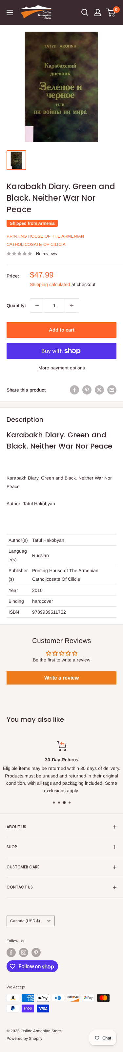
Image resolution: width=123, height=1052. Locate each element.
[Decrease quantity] (37, 305)
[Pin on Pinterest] (87, 389)
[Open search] (85, 12)
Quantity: (16, 305)
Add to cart (61, 330)
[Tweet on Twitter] (99, 389)
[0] (111, 12)
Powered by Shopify (24, 1038)
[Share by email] (111, 389)
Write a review (61, 678)
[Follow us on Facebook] (11, 952)
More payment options (61, 367)
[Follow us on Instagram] (23, 952)
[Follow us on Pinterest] (36, 952)
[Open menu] (10, 12)
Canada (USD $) (25, 921)
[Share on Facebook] (74, 389)
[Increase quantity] (72, 305)
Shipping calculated (50, 284)
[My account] (97, 12)
